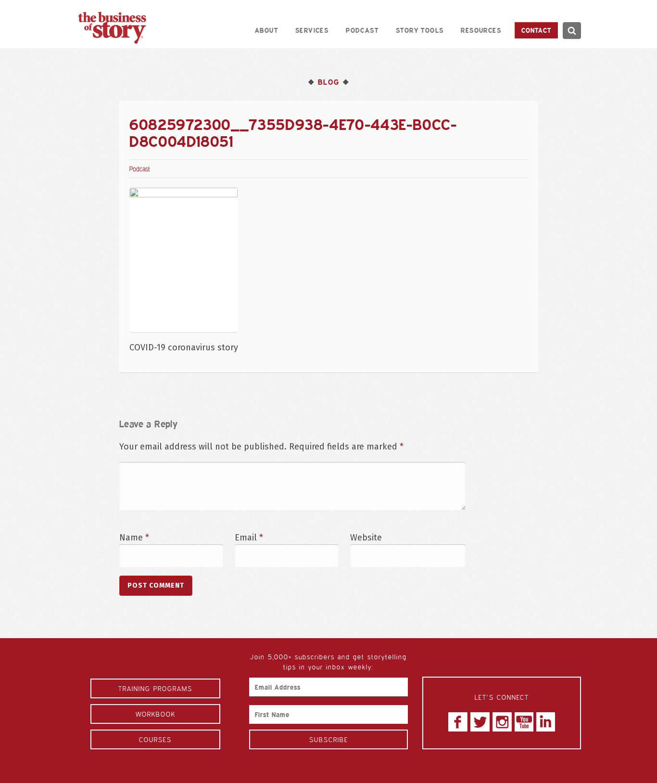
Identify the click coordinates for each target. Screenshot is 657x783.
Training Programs (155, 688)
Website (366, 537)
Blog (328, 82)
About (266, 30)
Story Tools (419, 30)
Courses (155, 739)
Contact (536, 30)
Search (572, 31)
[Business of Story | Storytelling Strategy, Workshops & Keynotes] (112, 28)
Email (249, 537)
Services (311, 30)
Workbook (156, 714)
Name (134, 537)
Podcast (362, 30)
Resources (481, 30)
